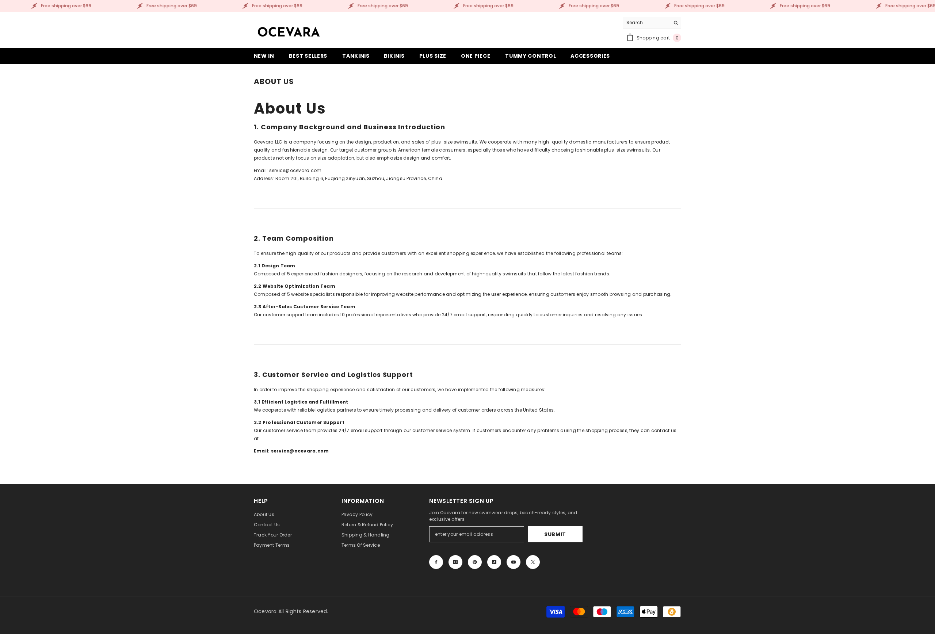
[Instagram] (455, 562)
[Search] (652, 22)
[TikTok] (494, 562)
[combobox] (646, 22)
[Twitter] (533, 562)
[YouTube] (513, 562)
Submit (555, 534)
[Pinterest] (475, 562)
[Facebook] (436, 562)
